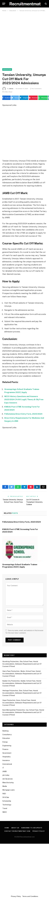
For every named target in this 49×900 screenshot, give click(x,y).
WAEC (4, 812)
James (11, 88)
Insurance (6, 760)
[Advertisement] (24, 38)
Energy (5, 742)
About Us (15, 828)
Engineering (6, 746)
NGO (4, 794)
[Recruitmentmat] (25, 3)
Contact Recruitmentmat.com (17, 831)
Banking (5, 731)
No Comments (37, 88)
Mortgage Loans (8, 790)
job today (5, 775)
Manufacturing (8, 782)
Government (6, 753)
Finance (5, 749)
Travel (4, 808)
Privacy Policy (38, 831)
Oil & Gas (5, 797)
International (7, 764)
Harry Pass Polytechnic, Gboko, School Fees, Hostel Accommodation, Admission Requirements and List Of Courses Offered (21, 673)
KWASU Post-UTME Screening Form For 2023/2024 (20, 530)
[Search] (45, 3)
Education (7, 69)
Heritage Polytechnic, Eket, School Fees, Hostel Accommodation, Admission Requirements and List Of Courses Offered (21, 693)
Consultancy (7, 734)
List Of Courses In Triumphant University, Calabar (34, 502)
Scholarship (6, 801)
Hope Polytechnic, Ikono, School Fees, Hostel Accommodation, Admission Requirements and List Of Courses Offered (21, 702)
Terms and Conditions (30, 896)
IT (3, 768)
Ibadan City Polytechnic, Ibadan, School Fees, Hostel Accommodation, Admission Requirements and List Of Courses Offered (21, 683)
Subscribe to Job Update (31, 828)
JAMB (4, 771)
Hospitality (6, 757)
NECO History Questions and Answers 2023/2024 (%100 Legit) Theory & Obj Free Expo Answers (23, 399)
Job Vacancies (7, 779)
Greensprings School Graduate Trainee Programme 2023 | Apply (19, 565)
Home (7, 828)
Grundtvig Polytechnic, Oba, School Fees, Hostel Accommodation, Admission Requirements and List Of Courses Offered (21, 664)
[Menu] (3, 3)
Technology (6, 805)
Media (4, 786)
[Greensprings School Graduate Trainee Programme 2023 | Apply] (24, 548)
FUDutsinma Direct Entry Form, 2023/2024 (23, 414)
